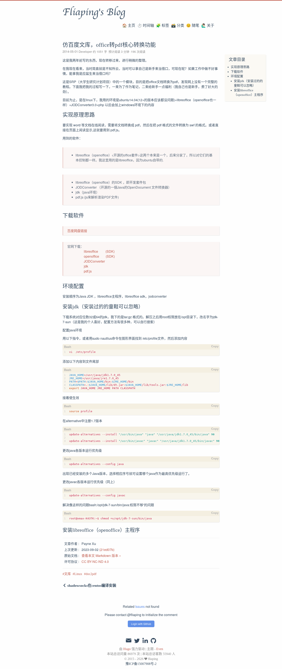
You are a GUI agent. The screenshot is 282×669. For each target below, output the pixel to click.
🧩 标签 (162, 25)
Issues (140, 606)
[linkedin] (145, 641)
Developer (85, 51)
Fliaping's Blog (94, 12)
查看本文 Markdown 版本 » (101, 555)
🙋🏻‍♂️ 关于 (207, 25)
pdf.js (88, 271)
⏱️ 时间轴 (145, 25)
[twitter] (137, 641)
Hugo (127, 649)
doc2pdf (91, 574)
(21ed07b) (106, 549)
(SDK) (110, 251)
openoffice (91, 256)
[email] (129, 640)
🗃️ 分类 (177, 25)
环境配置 (237, 76)
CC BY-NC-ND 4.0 (95, 561)
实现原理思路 (240, 67)
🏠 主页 (128, 25)
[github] (153, 641)
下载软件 (237, 71)
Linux (78, 574)
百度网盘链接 (77, 230)
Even (159, 649)
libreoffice (91, 251)
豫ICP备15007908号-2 (141, 663)
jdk (86, 266)
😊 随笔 (192, 25)
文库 (67, 574)
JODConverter (94, 261)
